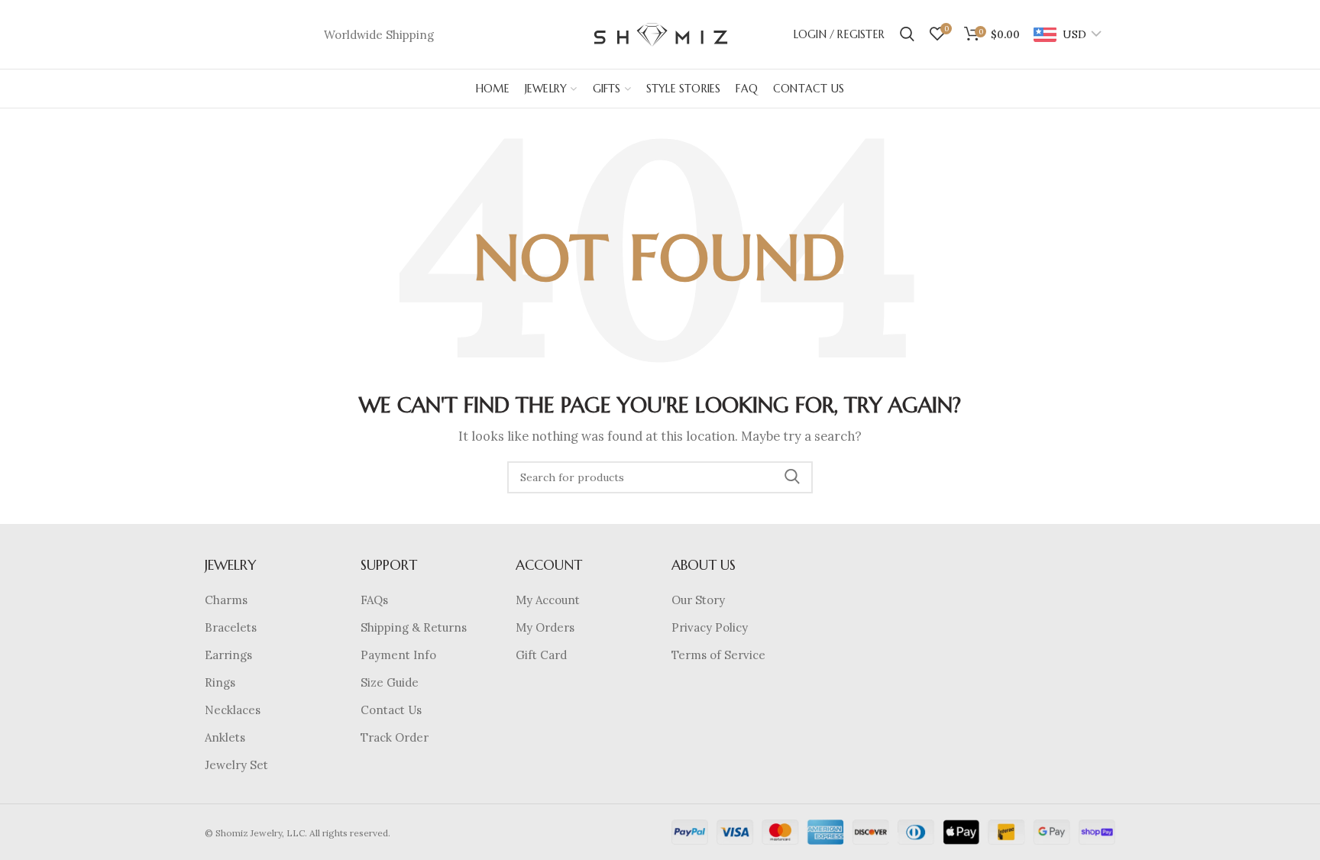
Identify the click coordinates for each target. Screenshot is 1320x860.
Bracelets (231, 627)
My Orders (545, 627)
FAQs (374, 600)
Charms (226, 600)
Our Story (698, 600)
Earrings (228, 655)
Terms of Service (718, 655)
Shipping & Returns (414, 627)
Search (792, 477)
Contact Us (391, 710)
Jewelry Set (236, 765)
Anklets (225, 737)
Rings (220, 682)
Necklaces (232, 710)
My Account (548, 600)
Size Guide (390, 682)
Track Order (395, 737)
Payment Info (398, 655)
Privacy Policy (709, 627)
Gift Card (541, 655)
